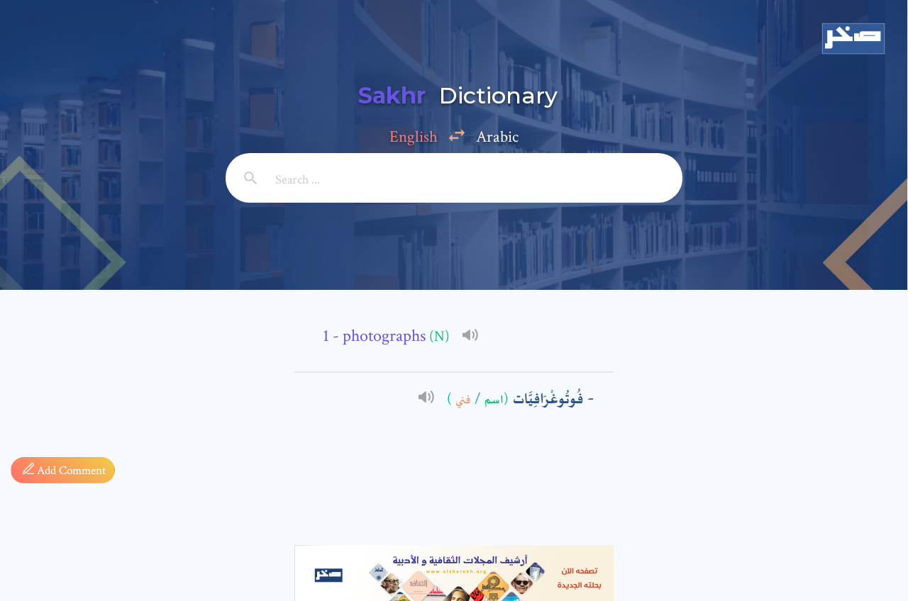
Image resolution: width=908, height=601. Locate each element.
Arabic (497, 136)
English (413, 136)
